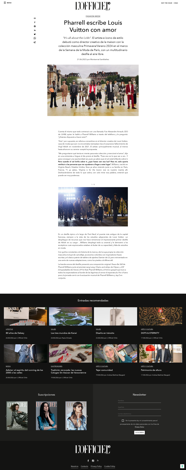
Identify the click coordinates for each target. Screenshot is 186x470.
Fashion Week (93, 16)
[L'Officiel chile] (93, 6)
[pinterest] (34, 27)
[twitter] (34, 35)
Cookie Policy (109, 466)
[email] (34, 19)
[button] (125, 206)
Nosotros (74, 466)
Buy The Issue (166, 3)
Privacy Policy (139, 427)
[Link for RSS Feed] (98, 461)
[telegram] (34, 42)
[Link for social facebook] (88, 461)
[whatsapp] (34, 39)
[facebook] (34, 23)
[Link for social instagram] (93, 461)
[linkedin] (34, 31)
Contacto (84, 466)
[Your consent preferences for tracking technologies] (182, 466)
